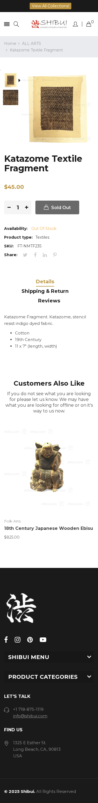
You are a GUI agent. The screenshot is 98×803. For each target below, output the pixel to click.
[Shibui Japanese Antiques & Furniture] (49, 24)
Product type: (18, 237)
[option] (12, 80)
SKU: (9, 246)
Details (45, 282)
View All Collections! (50, 6)
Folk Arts (12, 521)
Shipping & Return (45, 291)
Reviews (49, 301)
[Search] (16, 24)
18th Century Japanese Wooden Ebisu (48, 528)
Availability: (15, 228)
